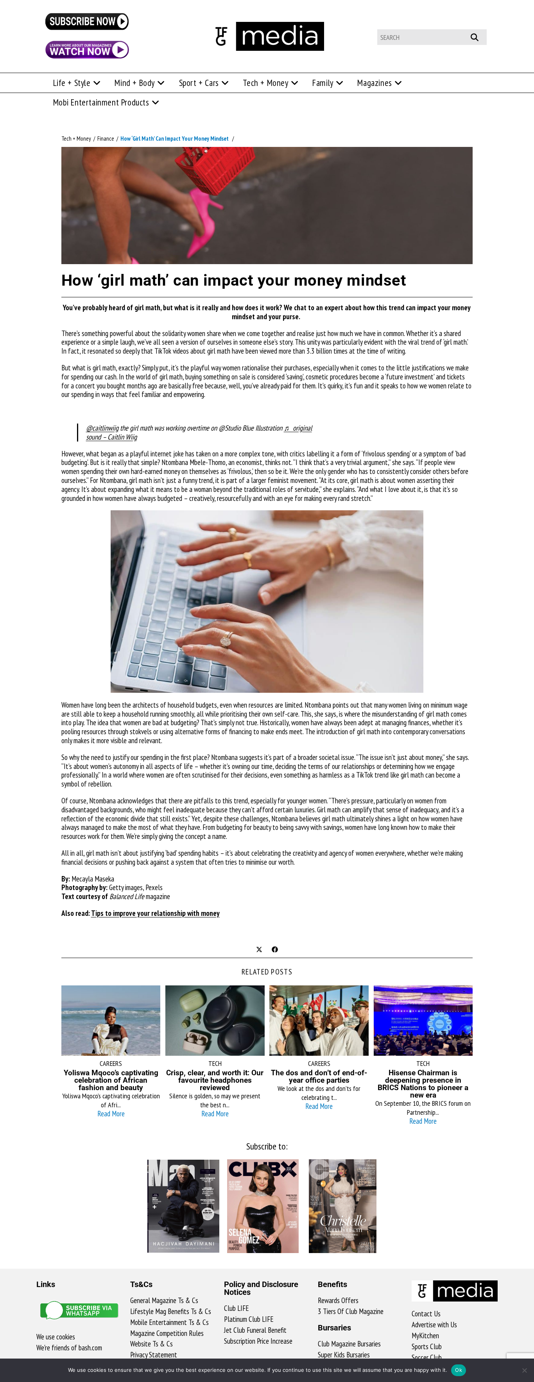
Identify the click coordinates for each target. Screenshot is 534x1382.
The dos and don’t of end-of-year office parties (319, 1076)
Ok (458, 1370)
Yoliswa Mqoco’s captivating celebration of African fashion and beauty (111, 1080)
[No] (524, 1370)
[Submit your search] (479, 36)
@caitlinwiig (102, 428)
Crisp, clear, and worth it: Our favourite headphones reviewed (214, 1080)
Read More (111, 1113)
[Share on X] (259, 950)
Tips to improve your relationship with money (155, 913)
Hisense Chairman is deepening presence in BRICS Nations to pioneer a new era (423, 1084)
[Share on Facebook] (275, 950)
